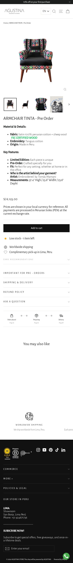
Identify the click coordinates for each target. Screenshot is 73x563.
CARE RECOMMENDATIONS (18, 259)
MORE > (8, 479)
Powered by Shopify (60, 559)
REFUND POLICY (13, 292)
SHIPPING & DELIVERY (18, 282)
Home (5, 23)
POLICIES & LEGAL (15, 488)
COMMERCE (10, 469)
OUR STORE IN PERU (16, 499)
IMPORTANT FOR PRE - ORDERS (24, 273)
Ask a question (14, 301)
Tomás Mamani (47, 176)
